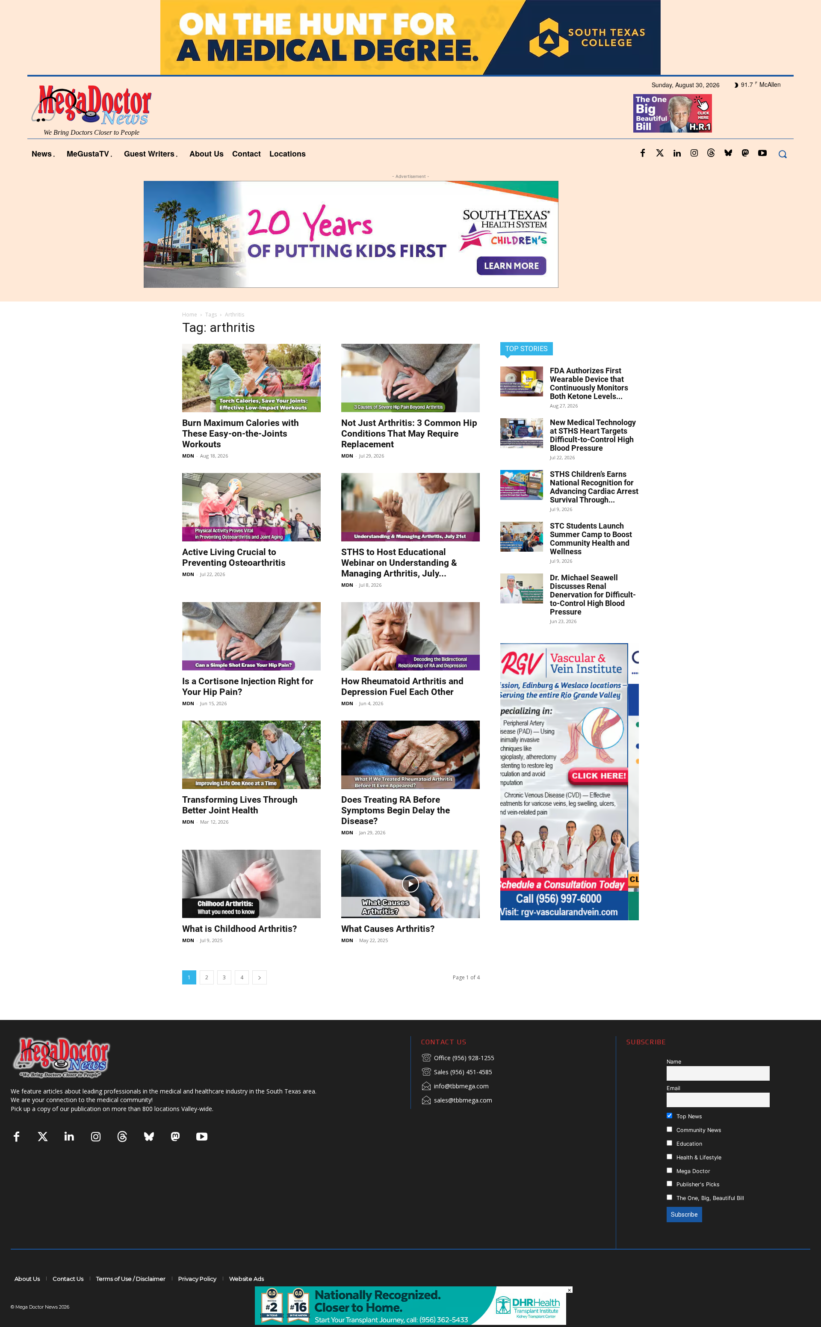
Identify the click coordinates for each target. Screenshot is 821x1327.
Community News (698, 1130)
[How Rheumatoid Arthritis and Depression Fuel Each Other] (410, 636)
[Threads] (711, 153)
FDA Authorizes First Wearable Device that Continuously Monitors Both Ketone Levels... (589, 383)
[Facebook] (642, 153)
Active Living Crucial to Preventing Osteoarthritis (234, 557)
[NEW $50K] (410, 234)
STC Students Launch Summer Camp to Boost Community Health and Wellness (591, 538)
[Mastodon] (745, 153)
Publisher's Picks (697, 1184)
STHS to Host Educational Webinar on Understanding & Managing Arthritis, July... (399, 563)
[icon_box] (457, 1058)
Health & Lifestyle (698, 1157)
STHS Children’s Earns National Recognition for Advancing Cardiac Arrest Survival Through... (594, 487)
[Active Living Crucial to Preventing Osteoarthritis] (251, 507)
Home (189, 314)
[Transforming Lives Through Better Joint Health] (251, 755)
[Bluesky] (728, 153)
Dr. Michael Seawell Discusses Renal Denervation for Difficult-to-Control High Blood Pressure (593, 594)
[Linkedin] (676, 153)
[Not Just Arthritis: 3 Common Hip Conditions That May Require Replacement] (410, 378)
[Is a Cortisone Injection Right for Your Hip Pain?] (251, 636)
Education (688, 1144)
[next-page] (259, 977)
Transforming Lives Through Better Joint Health (240, 805)
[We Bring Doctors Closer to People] (74, 1057)
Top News (688, 1116)
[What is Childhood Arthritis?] (251, 884)
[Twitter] (659, 153)
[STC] (410, 37)
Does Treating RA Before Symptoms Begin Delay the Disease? (395, 810)
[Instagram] (694, 153)
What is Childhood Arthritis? (239, 929)
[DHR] (410, 1322)
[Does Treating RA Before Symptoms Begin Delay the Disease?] (410, 755)
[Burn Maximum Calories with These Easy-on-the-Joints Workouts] (251, 378)
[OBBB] (673, 113)
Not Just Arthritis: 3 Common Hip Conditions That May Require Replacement (409, 433)
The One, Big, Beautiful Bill (709, 1198)
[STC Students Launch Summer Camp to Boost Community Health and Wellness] (521, 537)
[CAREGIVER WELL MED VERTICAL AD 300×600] (569, 781)
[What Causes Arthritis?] (410, 884)
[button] (782, 153)
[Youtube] (762, 153)
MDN (188, 455)
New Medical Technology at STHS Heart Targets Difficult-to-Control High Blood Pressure (593, 435)
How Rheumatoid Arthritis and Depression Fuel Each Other (402, 686)
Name (674, 1061)
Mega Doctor (692, 1171)
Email (673, 1088)
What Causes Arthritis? (387, 929)
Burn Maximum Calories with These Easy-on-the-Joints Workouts (240, 433)
